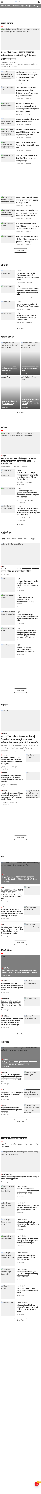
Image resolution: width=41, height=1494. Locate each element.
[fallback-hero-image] (8, 108)
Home (9, 5)
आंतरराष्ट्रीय (28, 5)
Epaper (3, 5)
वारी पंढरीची (16, 5)
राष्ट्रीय (22, 5)
